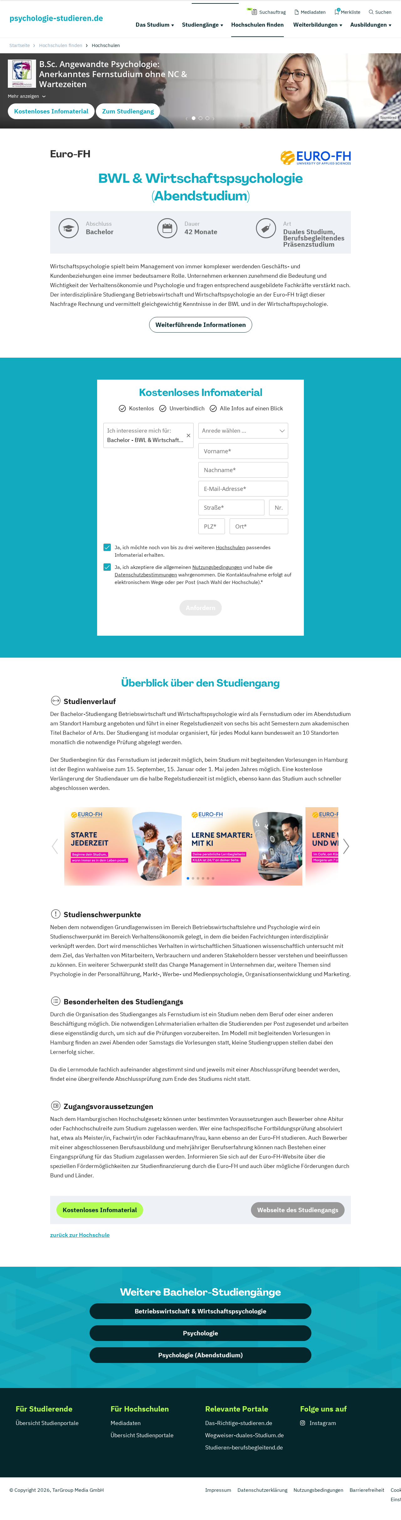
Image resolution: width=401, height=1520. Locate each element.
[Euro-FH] (315, 157)
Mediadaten (126, 1423)
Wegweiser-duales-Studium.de (244, 1435)
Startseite (19, 45)
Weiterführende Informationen (200, 324)
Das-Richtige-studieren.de (238, 1423)
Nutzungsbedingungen (217, 567)
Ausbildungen (368, 24)
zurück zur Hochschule (80, 1235)
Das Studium (152, 24)
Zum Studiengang (128, 111)
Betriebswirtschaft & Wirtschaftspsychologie (200, 1311)
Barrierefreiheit (367, 1490)
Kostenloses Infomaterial (51, 111)
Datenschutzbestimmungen (146, 574)
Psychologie (200, 1333)
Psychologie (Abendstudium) (200, 1355)
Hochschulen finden (257, 24)
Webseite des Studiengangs (297, 1210)
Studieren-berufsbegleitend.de (244, 1447)
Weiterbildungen (315, 24)
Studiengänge (200, 24)
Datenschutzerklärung (262, 1490)
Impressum (218, 1490)
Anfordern (201, 607)
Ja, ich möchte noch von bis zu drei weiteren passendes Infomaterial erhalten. (193, 551)
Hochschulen (230, 547)
